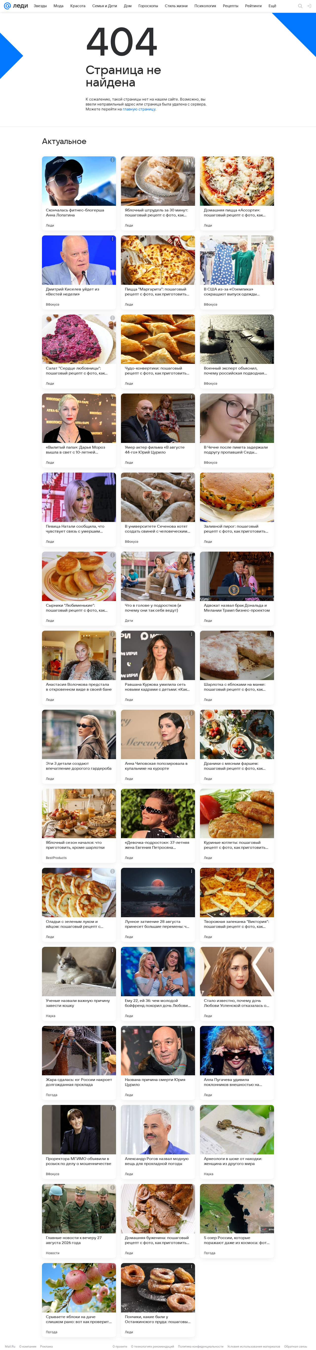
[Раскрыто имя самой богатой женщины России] (237, 1300)
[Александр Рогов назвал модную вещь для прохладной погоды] (158, 1142)
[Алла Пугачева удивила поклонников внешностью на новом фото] (237, 1063)
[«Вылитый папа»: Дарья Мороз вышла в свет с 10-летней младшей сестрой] (79, 431)
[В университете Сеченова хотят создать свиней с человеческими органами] (158, 510)
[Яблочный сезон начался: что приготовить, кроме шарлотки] (79, 826)
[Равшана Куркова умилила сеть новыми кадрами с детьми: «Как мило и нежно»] (158, 668)
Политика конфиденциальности (200, 1346)
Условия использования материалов (253, 1346)
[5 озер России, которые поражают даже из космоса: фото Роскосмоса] (237, 1221)
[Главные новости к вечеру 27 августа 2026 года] (79, 1221)
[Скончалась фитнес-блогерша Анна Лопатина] (79, 193)
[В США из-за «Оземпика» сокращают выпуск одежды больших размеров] (237, 272)
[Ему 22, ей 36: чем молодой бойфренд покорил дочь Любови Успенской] (158, 984)
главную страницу (139, 109)
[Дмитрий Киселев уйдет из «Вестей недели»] (79, 272)
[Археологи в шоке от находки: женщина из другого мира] (237, 1142)
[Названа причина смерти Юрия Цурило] (158, 1063)
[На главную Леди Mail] (19, 6)
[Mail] (7, 6)
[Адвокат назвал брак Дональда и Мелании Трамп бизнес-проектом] (237, 589)
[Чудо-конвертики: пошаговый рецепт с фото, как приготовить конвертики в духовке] (158, 351)
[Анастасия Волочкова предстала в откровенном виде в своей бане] (79, 668)
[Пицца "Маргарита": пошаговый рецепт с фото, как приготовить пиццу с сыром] (158, 272)
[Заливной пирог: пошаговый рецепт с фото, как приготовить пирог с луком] (237, 510)
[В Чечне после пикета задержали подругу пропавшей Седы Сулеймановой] (237, 431)
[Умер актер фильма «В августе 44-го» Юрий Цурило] (158, 431)
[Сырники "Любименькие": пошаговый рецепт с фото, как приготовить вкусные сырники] (79, 589)
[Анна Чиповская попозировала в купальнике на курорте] (158, 747)
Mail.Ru (10, 1346)
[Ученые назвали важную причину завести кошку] (79, 984)
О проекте (120, 1346)
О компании (27, 1346)
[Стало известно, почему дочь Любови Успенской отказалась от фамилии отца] (237, 984)
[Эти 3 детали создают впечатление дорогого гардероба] (79, 747)
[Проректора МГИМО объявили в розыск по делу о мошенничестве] (79, 1142)
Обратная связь (295, 1346)
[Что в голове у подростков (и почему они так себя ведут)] (158, 589)
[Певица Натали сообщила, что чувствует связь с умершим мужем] (79, 510)
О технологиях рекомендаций (152, 1346)
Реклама (46, 1346)
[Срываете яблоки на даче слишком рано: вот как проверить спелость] (79, 1300)
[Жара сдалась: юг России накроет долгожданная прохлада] (79, 1063)
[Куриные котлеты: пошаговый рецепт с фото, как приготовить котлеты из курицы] (237, 826)
